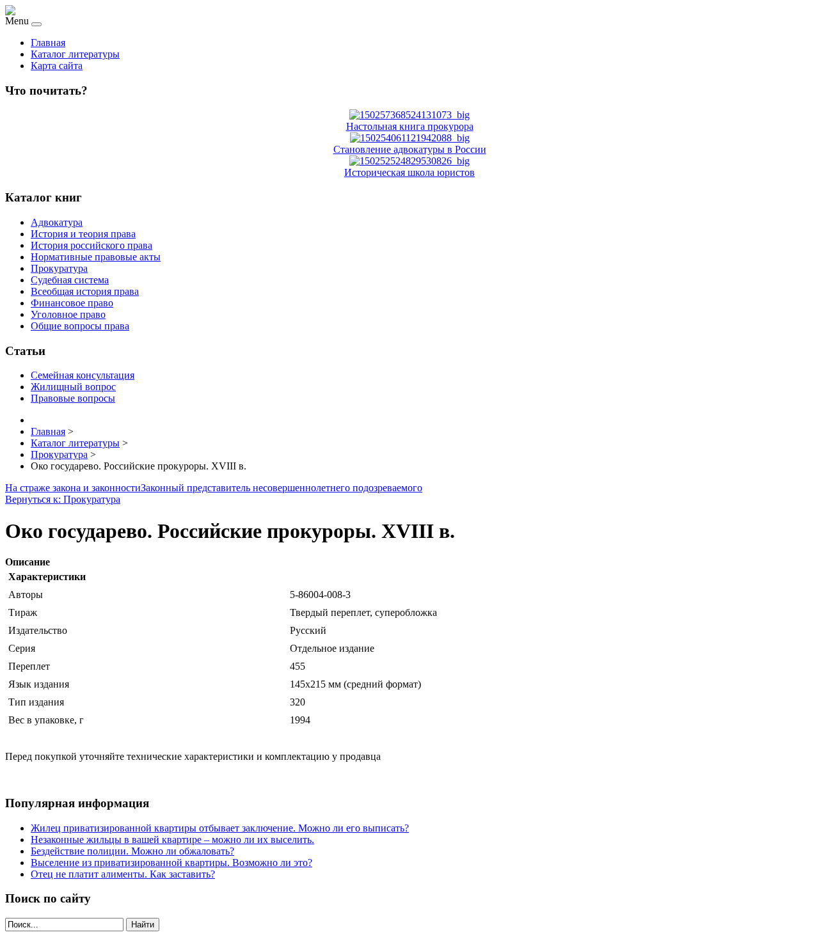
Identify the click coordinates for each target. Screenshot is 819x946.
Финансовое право (72, 302)
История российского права (91, 245)
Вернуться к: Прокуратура (62, 499)
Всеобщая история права (85, 291)
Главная (48, 42)
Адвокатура (57, 222)
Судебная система (70, 279)
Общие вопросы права (80, 325)
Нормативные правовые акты (96, 256)
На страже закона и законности (73, 487)
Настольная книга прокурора (409, 126)
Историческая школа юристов (409, 172)
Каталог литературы (75, 54)
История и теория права (83, 233)
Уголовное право (68, 314)
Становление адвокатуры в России (409, 149)
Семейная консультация (82, 375)
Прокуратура (59, 268)
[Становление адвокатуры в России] (410, 137)
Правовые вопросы (73, 398)
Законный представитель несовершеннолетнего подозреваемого (281, 487)
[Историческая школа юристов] (409, 160)
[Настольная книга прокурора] (409, 114)
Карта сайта (57, 65)
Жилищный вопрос (73, 386)
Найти (142, 924)
